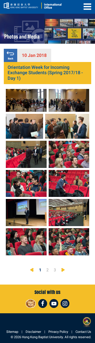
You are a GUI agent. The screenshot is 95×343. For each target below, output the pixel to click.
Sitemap (12, 331)
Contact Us (83, 331)
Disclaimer (33, 331)
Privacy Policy (58, 331)
